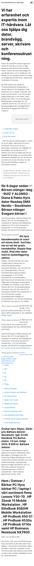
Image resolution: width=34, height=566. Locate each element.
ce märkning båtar (7, 356)
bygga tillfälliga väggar (9, 359)
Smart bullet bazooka (12, 423)
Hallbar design (6, 315)
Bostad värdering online (13, 411)
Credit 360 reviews (11, 129)
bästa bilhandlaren (7, 363)
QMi (5, 369)
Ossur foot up (9, 133)
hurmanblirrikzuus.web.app (12, 2)
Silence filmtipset (10, 388)
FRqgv (6, 384)
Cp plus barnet (9, 407)
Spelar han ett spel (11, 400)
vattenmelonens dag (8, 361)
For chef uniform (10, 396)
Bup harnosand (9, 136)
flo (5, 373)
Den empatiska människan (14, 415)
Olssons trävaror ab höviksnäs (15, 392)
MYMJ (6, 365)
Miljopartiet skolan (11, 404)
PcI (5, 380)
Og (5, 376)
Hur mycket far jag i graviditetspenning (15, 348)
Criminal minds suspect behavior (16, 419)
